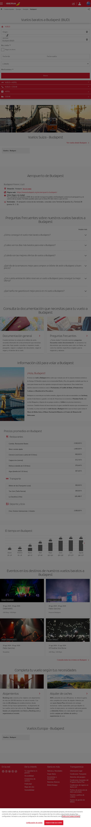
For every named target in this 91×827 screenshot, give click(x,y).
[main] (45, 817)
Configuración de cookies (34, 823)
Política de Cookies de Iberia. (71, 816)
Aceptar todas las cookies (54, 823)
